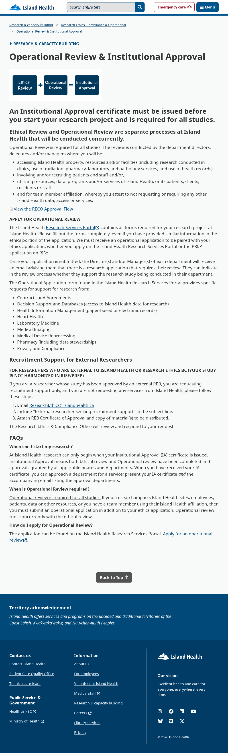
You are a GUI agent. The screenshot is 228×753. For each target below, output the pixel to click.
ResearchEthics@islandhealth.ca (61, 405)
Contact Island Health (27, 663)
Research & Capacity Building (46, 43)
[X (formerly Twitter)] (182, 721)
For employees (86, 673)
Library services (87, 722)
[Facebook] (171, 711)
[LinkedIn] (182, 711)
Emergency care (172, 7)
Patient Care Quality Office (31, 673)
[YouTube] (193, 711)
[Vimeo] (171, 721)
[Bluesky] (160, 721)
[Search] (140, 7)
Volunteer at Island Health (96, 683)
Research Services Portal (70, 227)
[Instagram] (160, 711)
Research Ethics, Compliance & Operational (93, 25)
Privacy (80, 732)
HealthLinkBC (20, 711)
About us (81, 663)
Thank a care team (25, 683)
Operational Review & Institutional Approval (49, 31)
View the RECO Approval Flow (43, 209)
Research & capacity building (31, 25)
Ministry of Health (24, 721)
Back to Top (112, 577)
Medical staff (85, 693)
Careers (80, 712)
